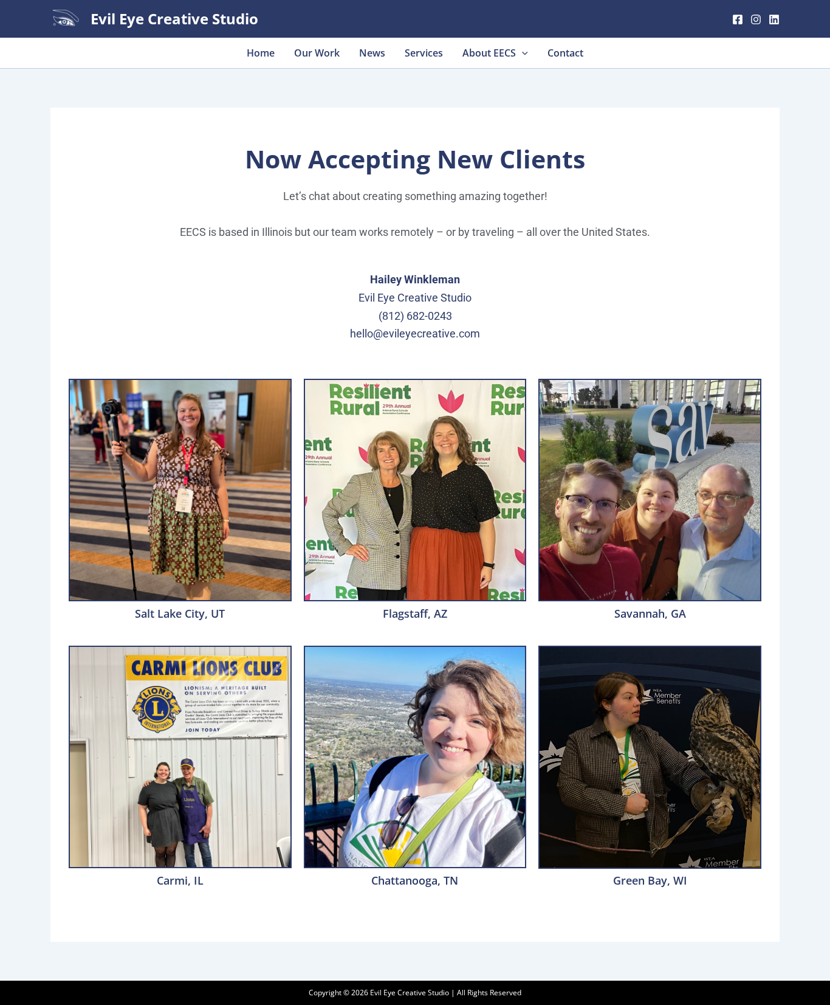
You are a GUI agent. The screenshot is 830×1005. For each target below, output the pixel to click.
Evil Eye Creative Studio (174, 19)
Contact (565, 53)
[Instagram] (755, 19)
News (372, 53)
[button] (522, 53)
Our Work (317, 53)
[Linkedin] (774, 19)
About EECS (489, 53)
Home (261, 53)
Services (424, 53)
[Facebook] (737, 19)
